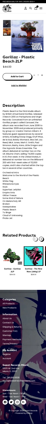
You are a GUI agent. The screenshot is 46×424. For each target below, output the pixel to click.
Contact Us (8, 322)
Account (7, 358)
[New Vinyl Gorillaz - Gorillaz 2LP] (12, 256)
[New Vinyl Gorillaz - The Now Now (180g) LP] (33, 256)
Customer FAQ (10, 331)
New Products (9, 307)
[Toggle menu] (40, 8)
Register (7, 354)
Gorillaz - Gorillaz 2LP (12, 270)
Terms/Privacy (10, 343)
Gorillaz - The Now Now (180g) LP (33, 270)
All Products (9, 303)
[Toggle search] (30, 8)
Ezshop (29, 413)
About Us (7, 318)
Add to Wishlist (19, 85)
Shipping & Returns (12, 326)
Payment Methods (12, 339)
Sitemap (7, 335)
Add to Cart (17, 76)
